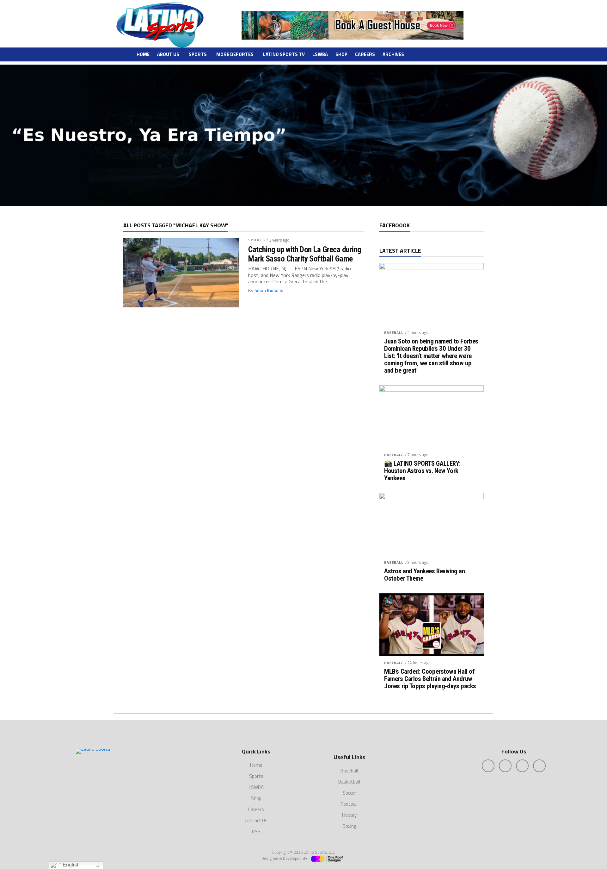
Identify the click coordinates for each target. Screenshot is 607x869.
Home (143, 54)
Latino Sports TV (284, 54)
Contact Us (256, 820)
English (70, 864)
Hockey (349, 815)
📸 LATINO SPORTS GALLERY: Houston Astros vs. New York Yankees (422, 471)
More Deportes (235, 54)
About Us (168, 54)
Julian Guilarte (269, 290)
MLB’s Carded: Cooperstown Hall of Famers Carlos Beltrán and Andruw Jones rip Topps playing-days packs (430, 679)
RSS (256, 831)
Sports (198, 54)
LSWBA (320, 54)
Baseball (393, 333)
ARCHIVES (393, 54)
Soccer (349, 793)
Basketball (349, 781)
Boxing (349, 826)
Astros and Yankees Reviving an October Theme (424, 575)
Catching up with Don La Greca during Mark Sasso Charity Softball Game (304, 254)
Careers (365, 54)
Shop (341, 54)
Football (349, 804)
